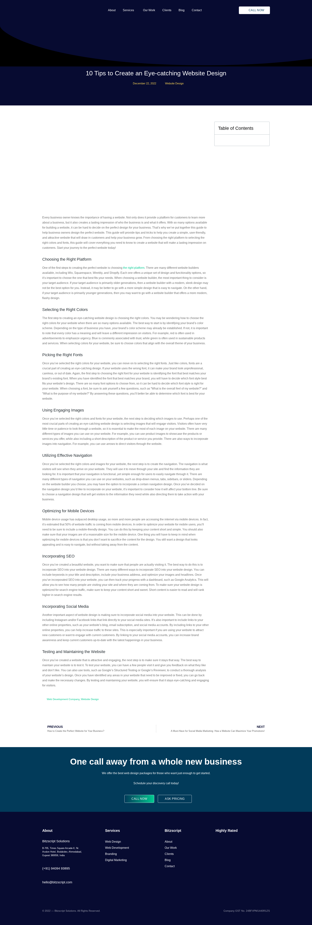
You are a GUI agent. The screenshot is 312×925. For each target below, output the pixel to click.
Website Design (174, 83)
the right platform (133, 267)
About (112, 10)
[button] (129, 10)
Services (128, 10)
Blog (182, 10)
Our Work (149, 10)
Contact (197, 10)
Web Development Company (63, 699)
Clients (166, 10)
